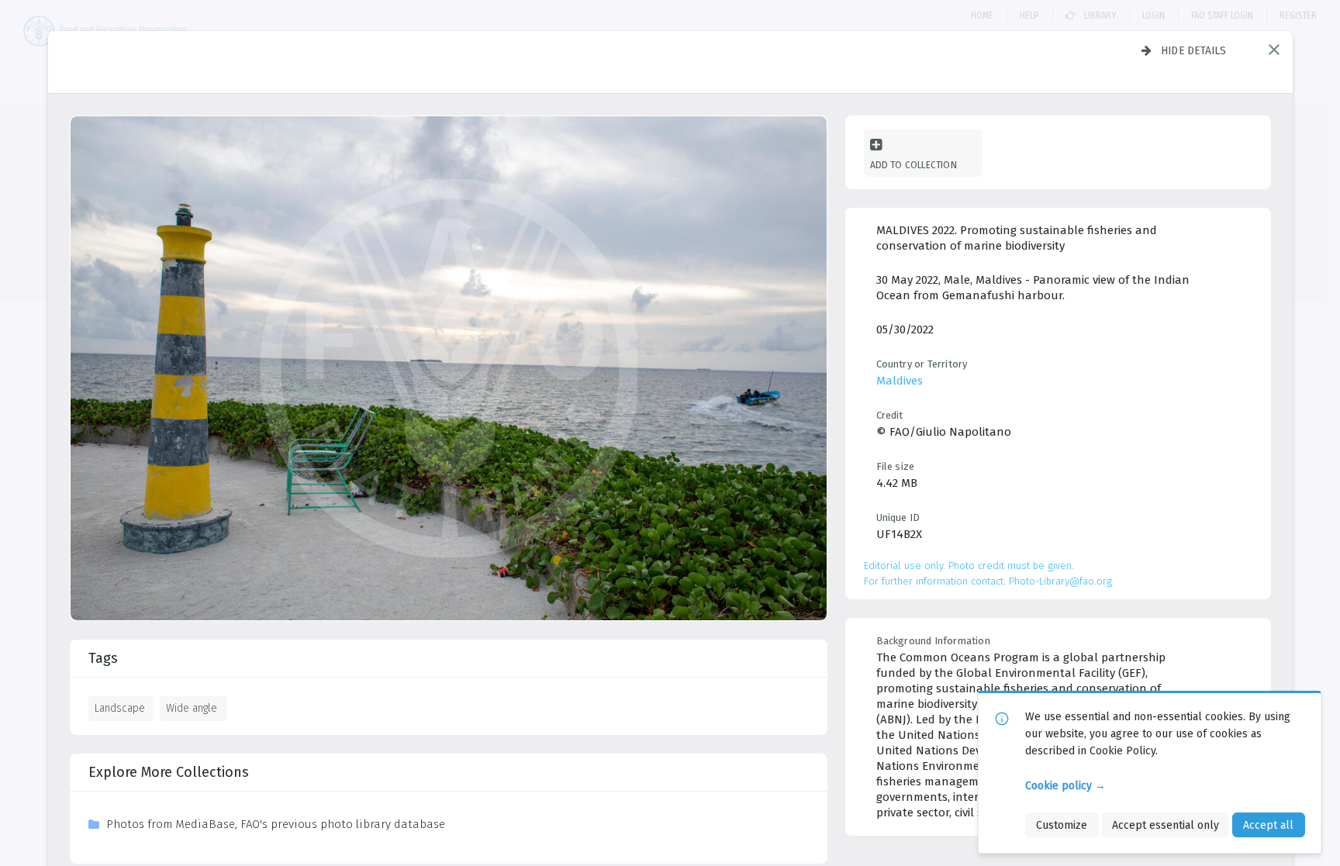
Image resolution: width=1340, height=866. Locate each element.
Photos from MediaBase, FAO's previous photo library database (275, 824)
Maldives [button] (899, 381)
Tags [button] (103, 658)
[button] (1274, 49)
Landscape (120, 708)
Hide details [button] (1194, 50)
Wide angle (191, 708)
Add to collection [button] (913, 165)
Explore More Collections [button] (168, 772)
